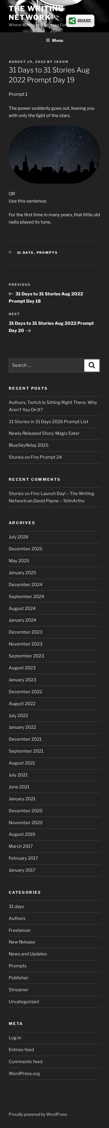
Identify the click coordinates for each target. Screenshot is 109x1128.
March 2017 (21, 846)
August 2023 (22, 668)
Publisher (18, 977)
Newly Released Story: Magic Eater (44, 433)
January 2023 (22, 679)
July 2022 (18, 715)
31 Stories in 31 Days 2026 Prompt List (48, 421)
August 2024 (22, 608)
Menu (57, 40)
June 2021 (19, 787)
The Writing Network (36, 13)
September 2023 (26, 656)
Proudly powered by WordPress (38, 1114)
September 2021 (26, 751)
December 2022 (25, 691)
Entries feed (21, 1049)
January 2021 (22, 798)
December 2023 (25, 632)
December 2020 (25, 810)
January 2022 (22, 727)
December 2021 (25, 739)
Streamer (18, 989)
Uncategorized (24, 1001)
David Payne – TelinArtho (59, 500)
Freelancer (20, 930)
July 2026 (18, 537)
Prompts (47, 253)
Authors (17, 918)
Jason (61, 62)
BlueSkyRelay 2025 (29, 445)
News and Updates (28, 954)
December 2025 (25, 548)
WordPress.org (24, 1073)
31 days (25, 253)
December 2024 (25, 584)
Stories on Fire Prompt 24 (35, 457)
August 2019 (22, 834)
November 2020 (25, 822)
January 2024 (22, 620)
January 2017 (22, 870)
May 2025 (19, 560)
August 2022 (22, 703)
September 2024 (26, 596)
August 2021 (22, 763)
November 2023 (25, 644)
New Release (22, 942)
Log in (15, 1037)
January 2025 (22, 572)
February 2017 (23, 858)
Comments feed (25, 1061)
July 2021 (18, 775)
